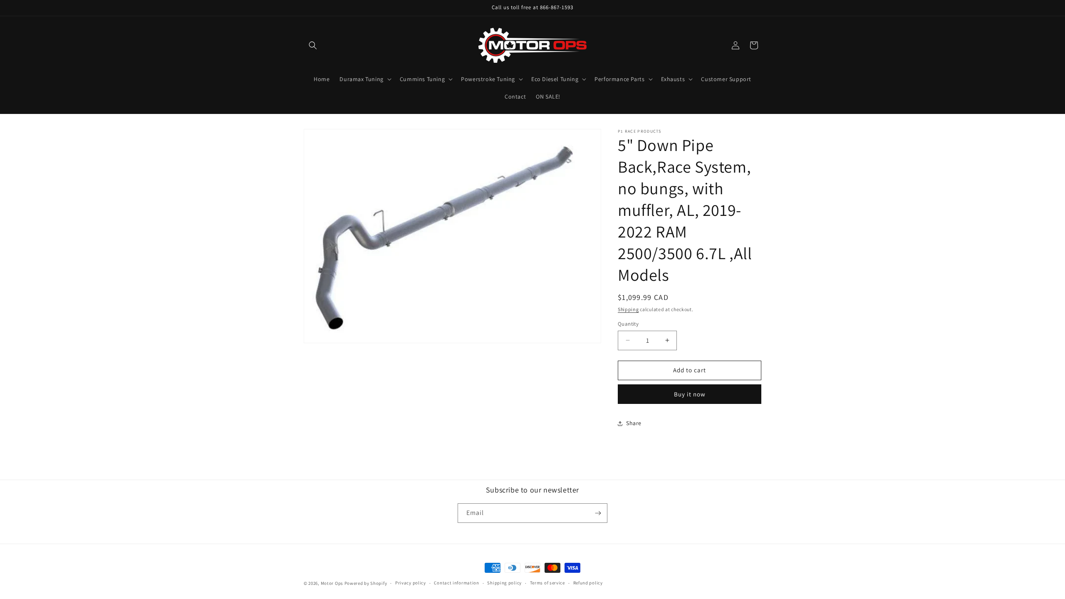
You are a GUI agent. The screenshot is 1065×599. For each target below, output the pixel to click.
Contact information (456, 583)
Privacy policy (410, 583)
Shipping (628, 309)
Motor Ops (332, 583)
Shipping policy (504, 583)
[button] (313, 45)
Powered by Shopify (365, 583)
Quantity (628, 323)
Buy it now (690, 394)
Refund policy (588, 583)
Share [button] (633, 423)
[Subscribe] (598, 513)
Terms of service (547, 583)
